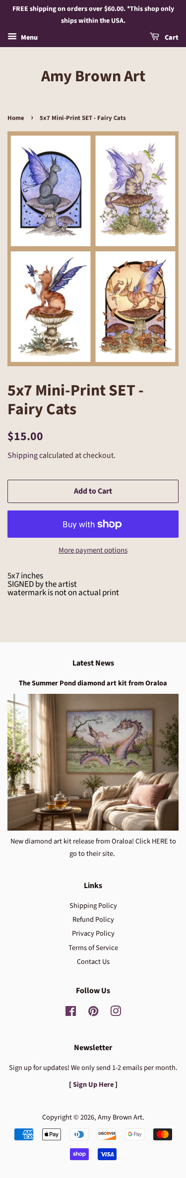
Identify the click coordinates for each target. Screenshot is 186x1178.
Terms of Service (93, 948)
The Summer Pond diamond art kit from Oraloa (93, 683)
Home (15, 117)
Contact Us (93, 961)
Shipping (22, 455)
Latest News (93, 663)
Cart (171, 38)
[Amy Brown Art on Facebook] (70, 1013)
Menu (28, 38)
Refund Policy (93, 919)
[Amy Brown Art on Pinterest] (93, 1013)
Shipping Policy (93, 905)
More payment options (93, 550)
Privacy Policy (93, 933)
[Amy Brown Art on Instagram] (115, 1013)
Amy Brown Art (93, 76)
